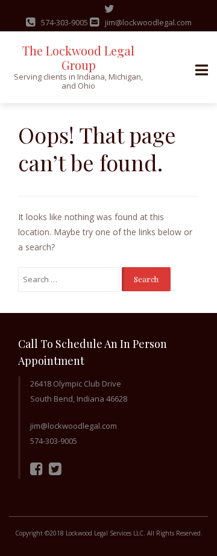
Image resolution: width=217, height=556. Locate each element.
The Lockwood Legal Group (78, 57)
